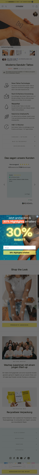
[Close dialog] (37, 216)
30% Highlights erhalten (19, 252)
